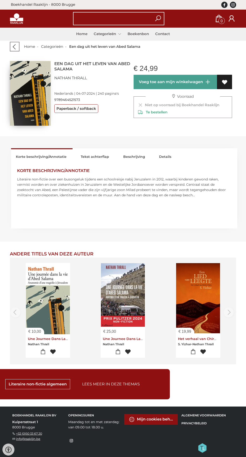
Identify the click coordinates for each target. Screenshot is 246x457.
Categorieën (52, 46)
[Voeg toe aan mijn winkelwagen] (42, 351)
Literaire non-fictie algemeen (38, 384)
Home (81, 33)
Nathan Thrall (70, 78)
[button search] (158, 18)
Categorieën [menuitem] (105, 33)
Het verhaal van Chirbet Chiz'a (204, 339)
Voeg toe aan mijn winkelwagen (170, 82)
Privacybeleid (194, 423)
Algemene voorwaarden (203, 415)
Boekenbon (138, 33)
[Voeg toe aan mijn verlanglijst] (224, 82)
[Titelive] (202, 447)
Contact (162, 33)
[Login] (231, 18)
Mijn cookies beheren (157, 419)
